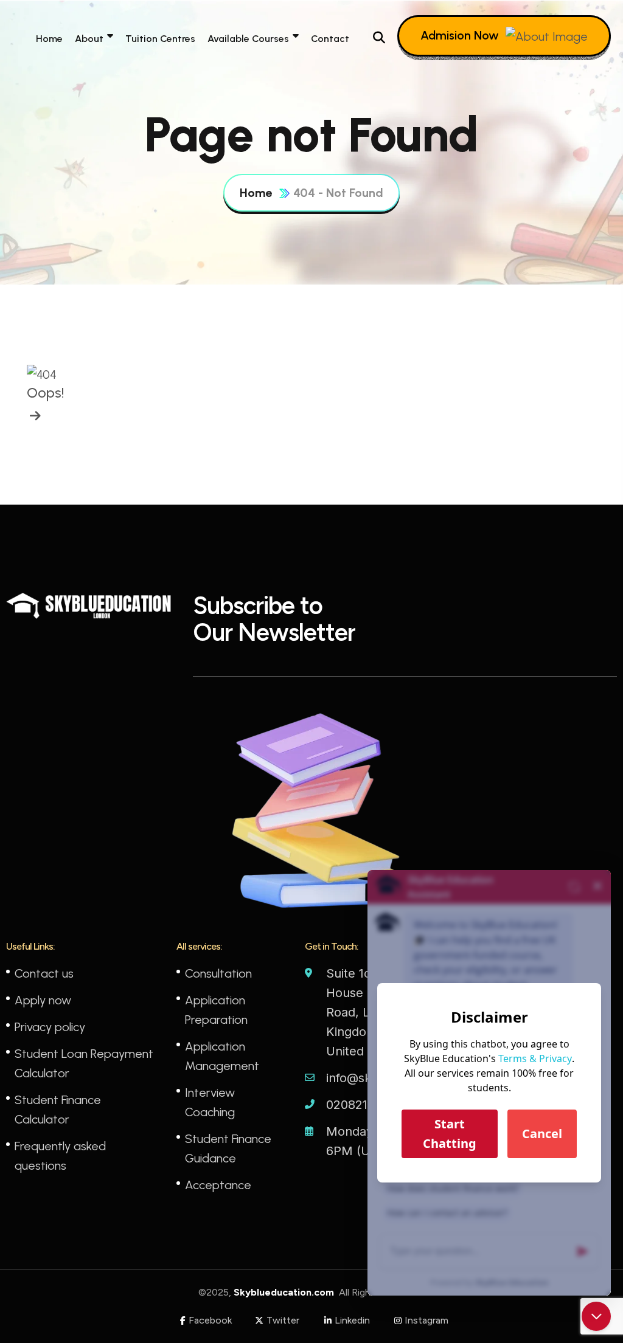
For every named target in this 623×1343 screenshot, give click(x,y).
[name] (34, 416)
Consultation (218, 973)
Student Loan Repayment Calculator (84, 1063)
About (89, 38)
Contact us (44, 973)
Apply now (43, 1000)
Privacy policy (50, 1027)
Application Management (222, 1056)
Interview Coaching (210, 1102)
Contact (330, 38)
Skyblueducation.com (285, 1292)
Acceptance (218, 1185)
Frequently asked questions (60, 1156)
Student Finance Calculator (58, 1110)
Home (49, 38)
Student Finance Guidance (228, 1148)
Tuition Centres (160, 38)
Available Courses (248, 38)
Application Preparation (216, 1010)
